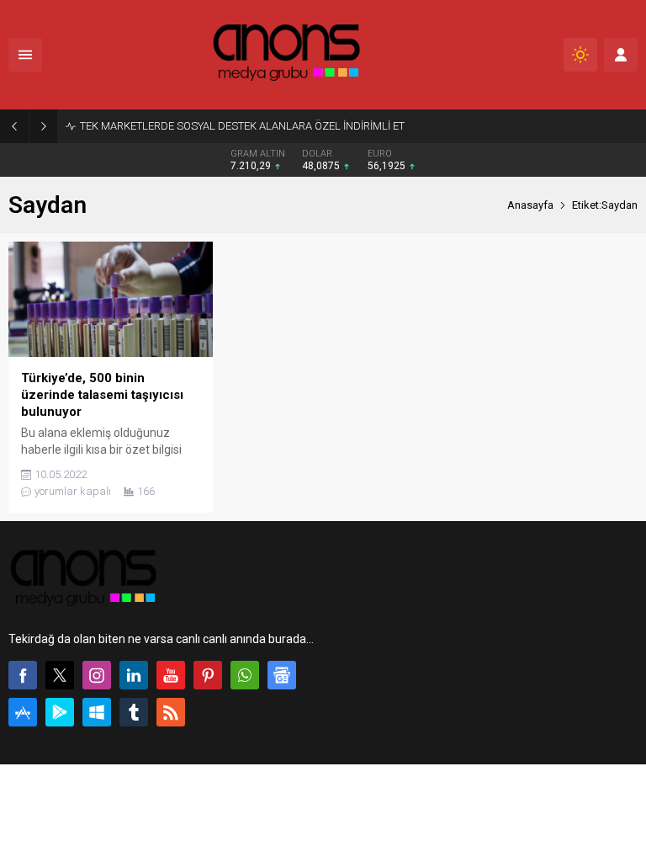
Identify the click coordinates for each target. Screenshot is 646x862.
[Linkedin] (133, 675)
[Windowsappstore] (96, 712)
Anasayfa (530, 205)
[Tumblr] (133, 712)
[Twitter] (59, 675)
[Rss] (170, 712)
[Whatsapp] (244, 675)
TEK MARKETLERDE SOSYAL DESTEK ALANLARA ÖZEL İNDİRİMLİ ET (242, 126)
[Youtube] (170, 675)
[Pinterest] (207, 675)
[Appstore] (22, 712)
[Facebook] (22, 675)
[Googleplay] (59, 712)
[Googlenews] (281, 675)
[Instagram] (96, 675)
